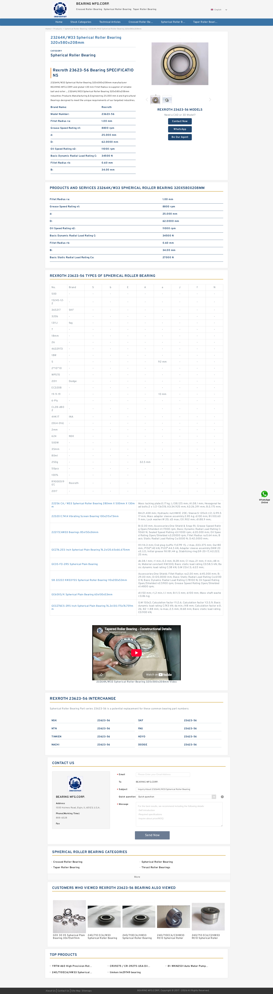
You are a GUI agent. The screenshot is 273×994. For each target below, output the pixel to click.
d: (52, 135)
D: (52, 142)
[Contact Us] (265, 497)
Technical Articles (110, 22)
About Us (51, 991)
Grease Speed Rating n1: (66, 128)
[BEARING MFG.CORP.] (60, 8)
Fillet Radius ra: (61, 121)
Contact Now (180, 121)
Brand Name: (59, 107)
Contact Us (63, 991)
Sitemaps (87, 991)
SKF (140, 720)
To (120, 782)
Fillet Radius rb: (61, 163)
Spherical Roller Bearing (175, 22)
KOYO (142, 736)
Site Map (75, 991)
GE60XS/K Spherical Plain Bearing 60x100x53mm (82, 594)
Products (57, 29)
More (137, 877)
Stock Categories (80, 22)
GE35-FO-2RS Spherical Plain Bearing (75, 564)
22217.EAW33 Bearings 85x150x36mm (75, 532)
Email (121, 774)
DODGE (142, 744)
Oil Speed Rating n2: (63, 149)
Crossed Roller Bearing (143, 22)
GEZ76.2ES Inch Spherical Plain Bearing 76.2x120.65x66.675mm (91, 550)
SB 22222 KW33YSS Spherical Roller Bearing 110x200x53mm (89, 580)
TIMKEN (56, 736)
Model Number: (60, 114)
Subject (122, 789)
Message (122, 804)
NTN (54, 728)
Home (59, 22)
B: (52, 169)
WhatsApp (180, 129)
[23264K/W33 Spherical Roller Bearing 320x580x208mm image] (180, 63)
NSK (54, 720)
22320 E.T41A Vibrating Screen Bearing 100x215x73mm (85, 516)
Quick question (127, 797)
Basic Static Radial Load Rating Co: (72, 257)
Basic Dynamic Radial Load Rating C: (74, 156)
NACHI (56, 744)
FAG (140, 728)
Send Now (152, 835)
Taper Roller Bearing (205, 22)
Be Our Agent (180, 137)
